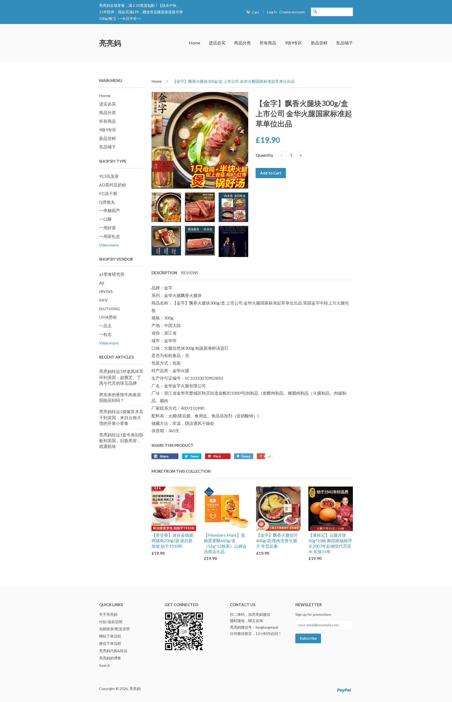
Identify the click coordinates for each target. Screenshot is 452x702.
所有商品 (267, 42)
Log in (272, 12)
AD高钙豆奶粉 (112, 184)
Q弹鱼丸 (107, 202)
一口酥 (105, 219)
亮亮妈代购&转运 (113, 651)
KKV (103, 299)
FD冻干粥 (108, 193)
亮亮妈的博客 (110, 658)
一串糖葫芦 (109, 210)
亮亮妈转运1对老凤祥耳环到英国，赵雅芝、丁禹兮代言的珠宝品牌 (121, 377)
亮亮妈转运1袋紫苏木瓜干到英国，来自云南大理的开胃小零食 (121, 417)
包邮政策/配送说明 (114, 629)
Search (104, 665)
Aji (101, 282)
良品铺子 (344, 42)
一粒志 (105, 334)
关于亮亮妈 (108, 614)
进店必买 (217, 42)
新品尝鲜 (319, 42)
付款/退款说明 (110, 622)
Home (194, 42)
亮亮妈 (110, 42)
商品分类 (242, 42)
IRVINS (106, 291)
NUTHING (109, 308)
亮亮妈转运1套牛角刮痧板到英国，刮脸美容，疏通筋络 (121, 440)
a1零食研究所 (112, 274)
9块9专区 (293, 42)
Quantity (264, 155)
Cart (255, 12)
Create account (292, 12)
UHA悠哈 (108, 316)
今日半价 (129, 18)
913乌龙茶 (109, 176)
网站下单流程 (110, 636)
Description (164, 272)
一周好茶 (107, 227)
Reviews (189, 272)
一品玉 (105, 325)
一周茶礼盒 (109, 236)
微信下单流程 (110, 643)
